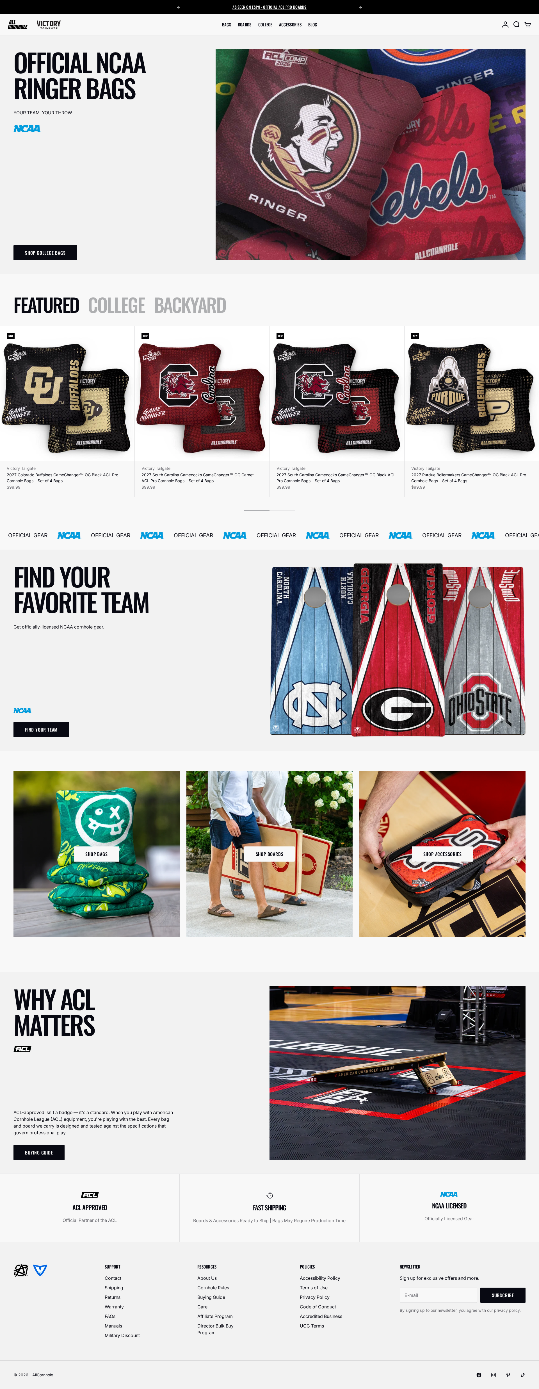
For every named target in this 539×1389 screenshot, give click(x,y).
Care (202, 1307)
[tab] (46, 304)
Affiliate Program (215, 1316)
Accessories (290, 24)
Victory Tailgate (21, 468)
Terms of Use (314, 1287)
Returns (112, 1297)
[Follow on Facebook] (479, 1375)
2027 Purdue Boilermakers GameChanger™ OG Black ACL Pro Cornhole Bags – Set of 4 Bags (468, 477)
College (265, 24)
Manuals (113, 1326)
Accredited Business (321, 1316)
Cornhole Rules (213, 1287)
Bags (226, 24)
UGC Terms (312, 1326)
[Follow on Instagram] (493, 1375)
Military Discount (122, 1335)
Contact (113, 1278)
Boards (245, 24)
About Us (207, 1278)
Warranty (114, 1307)
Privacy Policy (315, 1297)
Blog (312, 24)
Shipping (114, 1287)
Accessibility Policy (320, 1278)
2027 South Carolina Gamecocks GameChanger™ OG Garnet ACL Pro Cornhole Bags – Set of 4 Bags (197, 477)
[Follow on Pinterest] (508, 1375)
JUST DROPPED (279, 7)
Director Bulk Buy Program (215, 1329)
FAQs (110, 1316)
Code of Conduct (318, 1307)
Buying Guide (211, 1297)
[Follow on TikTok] (523, 1375)
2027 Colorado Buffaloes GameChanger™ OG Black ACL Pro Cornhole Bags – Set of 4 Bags (62, 477)
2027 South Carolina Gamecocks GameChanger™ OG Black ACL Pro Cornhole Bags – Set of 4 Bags (336, 477)
